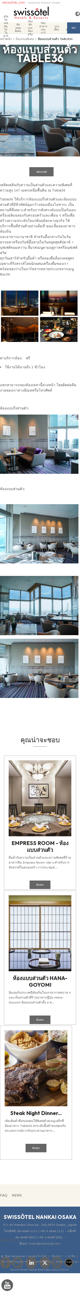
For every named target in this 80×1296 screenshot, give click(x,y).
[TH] (76, 14)
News (17, 1195)
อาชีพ (71, 1256)
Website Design (67, 1261)
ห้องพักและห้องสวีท (30, 28)
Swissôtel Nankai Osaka (44, 2)
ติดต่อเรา (57, 1256)
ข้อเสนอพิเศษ (18, 28)
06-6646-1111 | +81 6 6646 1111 (40, 1231)
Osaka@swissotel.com (44, 1243)
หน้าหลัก (6, 39)
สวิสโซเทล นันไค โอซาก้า (5, 28)
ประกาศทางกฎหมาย (14, 1261)
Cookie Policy (42, 1261)
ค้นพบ (40, 884)
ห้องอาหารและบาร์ (43, 28)
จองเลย (74, 30)
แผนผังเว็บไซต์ (37, 1256)
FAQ (3, 1195)
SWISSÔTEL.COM (13, 2)
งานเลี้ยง (56, 28)
